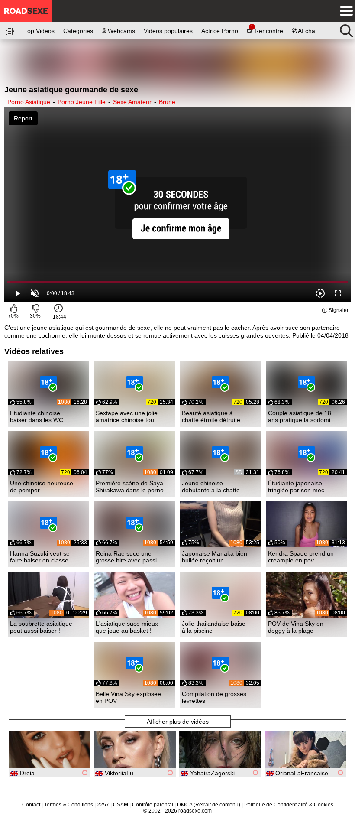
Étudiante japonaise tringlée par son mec (296, 487)
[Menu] (344, 10)
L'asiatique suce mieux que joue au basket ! (127, 627)
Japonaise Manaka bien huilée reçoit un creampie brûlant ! (214, 557)
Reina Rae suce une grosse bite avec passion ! (130, 557)
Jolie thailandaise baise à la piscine (213, 627)
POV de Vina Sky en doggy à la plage (295, 627)
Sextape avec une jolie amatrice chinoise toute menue (127, 416)
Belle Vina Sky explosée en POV (128, 697)
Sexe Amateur (132, 101)
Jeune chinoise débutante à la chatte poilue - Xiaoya (211, 487)
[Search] (346, 28)
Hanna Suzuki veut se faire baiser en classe (40, 557)
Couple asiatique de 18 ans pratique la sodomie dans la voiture (301, 416)
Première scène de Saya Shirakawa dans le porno (130, 487)
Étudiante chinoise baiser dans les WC (36, 416)
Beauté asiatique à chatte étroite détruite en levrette (215, 416)
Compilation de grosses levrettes (214, 697)
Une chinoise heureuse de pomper (41, 487)
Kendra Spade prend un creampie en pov (301, 557)
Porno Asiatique (28, 101)
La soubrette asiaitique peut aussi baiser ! (41, 627)
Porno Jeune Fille (82, 101)
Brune (167, 101)
